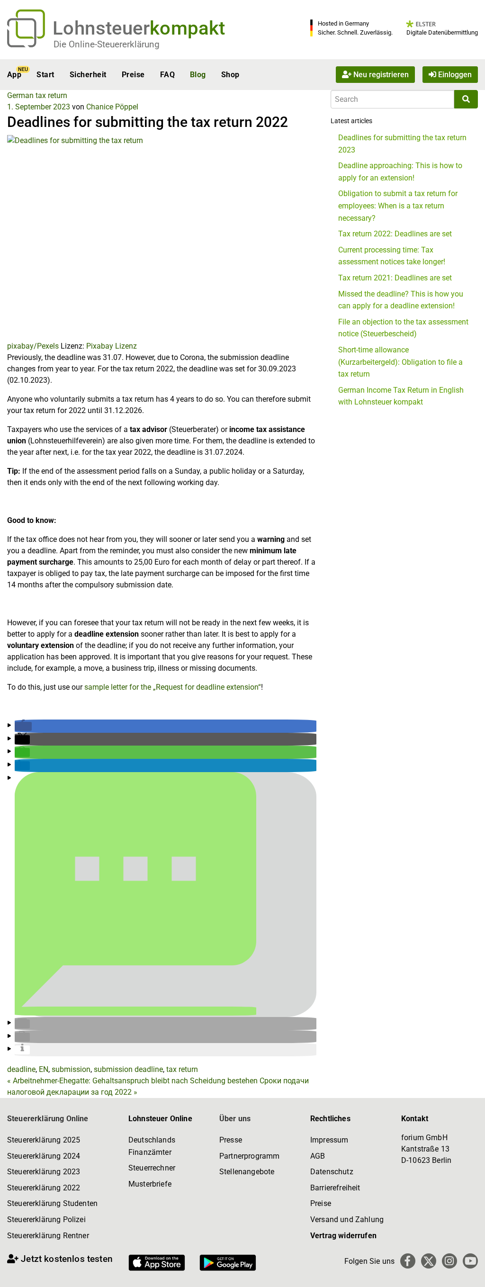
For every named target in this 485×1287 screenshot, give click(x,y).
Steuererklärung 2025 (43, 1139)
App (14, 74)
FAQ (167, 74)
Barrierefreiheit (335, 1187)
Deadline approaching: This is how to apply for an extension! (400, 171)
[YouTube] (470, 1261)
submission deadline (128, 1069)
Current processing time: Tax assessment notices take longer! (391, 256)
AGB (317, 1156)
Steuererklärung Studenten (52, 1203)
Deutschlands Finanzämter (151, 1146)
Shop (230, 74)
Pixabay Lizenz (111, 346)
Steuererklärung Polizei (46, 1219)
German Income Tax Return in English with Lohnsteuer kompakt (401, 396)
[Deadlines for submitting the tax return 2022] (161, 237)
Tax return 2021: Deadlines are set (395, 277)
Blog (198, 74)
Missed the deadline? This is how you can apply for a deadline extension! (400, 300)
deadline (21, 1069)
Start (45, 74)
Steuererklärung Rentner (48, 1235)
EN (43, 1069)
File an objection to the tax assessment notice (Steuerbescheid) (403, 328)
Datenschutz (331, 1171)
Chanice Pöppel (112, 106)
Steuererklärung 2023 (43, 1171)
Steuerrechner (151, 1167)
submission (71, 1069)
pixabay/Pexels (33, 346)
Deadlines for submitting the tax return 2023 (402, 143)
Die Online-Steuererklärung (107, 44)
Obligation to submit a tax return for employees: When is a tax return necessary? (398, 205)
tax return (182, 1069)
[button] (23, 726)
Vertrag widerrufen (343, 1235)
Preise (133, 74)
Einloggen (454, 74)
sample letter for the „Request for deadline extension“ (172, 687)
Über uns (235, 1118)
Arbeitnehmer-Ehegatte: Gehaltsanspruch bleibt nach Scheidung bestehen (132, 1080)
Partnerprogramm (249, 1156)
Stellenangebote (246, 1171)
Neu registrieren (380, 74)
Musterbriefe (149, 1183)
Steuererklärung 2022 (43, 1187)
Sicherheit (88, 74)
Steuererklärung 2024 (43, 1156)
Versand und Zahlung (347, 1219)
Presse (230, 1139)
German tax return (37, 95)
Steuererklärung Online (48, 1118)
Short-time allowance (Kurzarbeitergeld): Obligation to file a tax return (400, 361)
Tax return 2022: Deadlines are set (395, 233)
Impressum (329, 1139)
